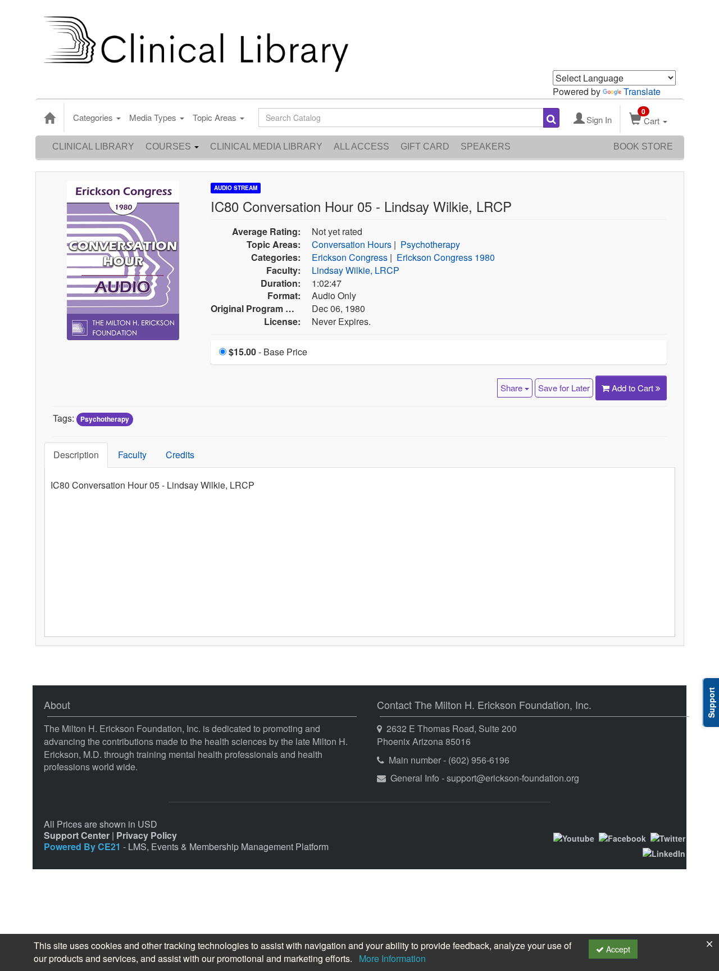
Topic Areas (216, 117)
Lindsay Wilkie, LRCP (355, 270)
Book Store (643, 146)
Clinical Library (93, 146)
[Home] (49, 117)
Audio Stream (235, 188)
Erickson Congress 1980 (446, 257)
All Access (361, 146)
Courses (169, 146)
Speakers (486, 146)
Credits (180, 454)
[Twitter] (667, 837)
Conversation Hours (352, 244)
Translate (642, 91)
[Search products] (551, 118)
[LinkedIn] (664, 851)
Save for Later (564, 388)
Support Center (77, 835)
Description (76, 454)
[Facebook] (622, 837)
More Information (392, 958)
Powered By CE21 (83, 846)
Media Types (154, 117)
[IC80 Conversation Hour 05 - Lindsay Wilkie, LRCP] (123, 258)
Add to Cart (634, 388)
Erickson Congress (350, 257)
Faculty (132, 454)
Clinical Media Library (266, 146)
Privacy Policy (146, 835)
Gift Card (425, 146)
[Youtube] (573, 837)
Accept (617, 949)
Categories (94, 117)
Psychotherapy (430, 244)
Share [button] (512, 388)
